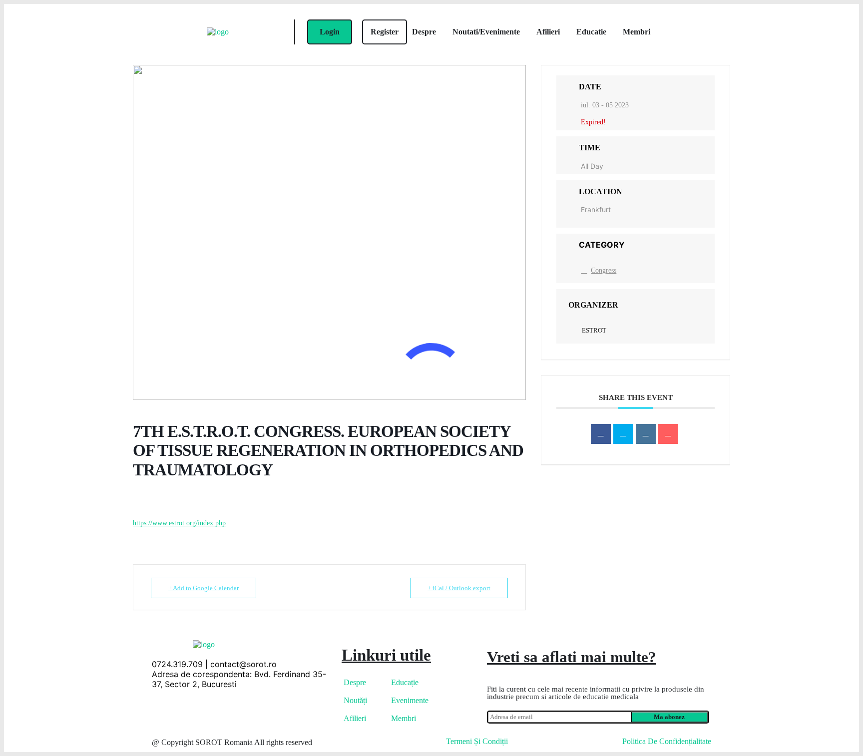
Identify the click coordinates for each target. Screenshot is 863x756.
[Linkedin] (646, 434)
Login (330, 31)
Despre (424, 31)
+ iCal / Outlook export (459, 588)
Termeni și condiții (477, 741)
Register (385, 31)
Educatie (591, 31)
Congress (603, 270)
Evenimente (410, 700)
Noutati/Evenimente (486, 31)
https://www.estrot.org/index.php (179, 523)
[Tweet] (623, 434)
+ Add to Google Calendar (203, 588)
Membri (636, 31)
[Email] (668, 434)
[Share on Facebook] (601, 434)
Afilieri (548, 31)
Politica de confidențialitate (666, 741)
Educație (405, 682)
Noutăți (355, 700)
